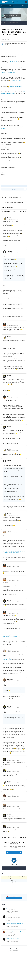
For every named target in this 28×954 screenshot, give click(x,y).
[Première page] (2, 212)
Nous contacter (14, 948)
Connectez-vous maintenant (14, 852)
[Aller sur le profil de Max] (4, 932)
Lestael (8, 323)
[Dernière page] (26, 212)
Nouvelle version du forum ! (9, 868)
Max (9, 932)
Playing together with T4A (12, 15)
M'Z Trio (8, 915)
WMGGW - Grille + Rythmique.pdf (8, 72)
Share (14, 186)
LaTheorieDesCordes (12, 909)
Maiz (8, 217)
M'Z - (7, 908)
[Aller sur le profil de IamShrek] (4, 376)
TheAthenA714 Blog (10, 934)
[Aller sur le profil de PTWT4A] (2, 44)
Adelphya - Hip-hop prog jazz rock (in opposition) (14, 923)
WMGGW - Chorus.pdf (16, 80)
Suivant (22, 211)
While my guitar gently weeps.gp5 (14, 94)
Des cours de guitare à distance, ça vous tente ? (15, 931)
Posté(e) (12, 219)
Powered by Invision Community (14, 951)
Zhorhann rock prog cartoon (12, 911)
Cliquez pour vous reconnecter (14, 898)
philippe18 (9, 679)
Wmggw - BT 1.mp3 (13, 61)
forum (23, 878)
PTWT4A (10, 17)
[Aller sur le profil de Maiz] (4, 218)
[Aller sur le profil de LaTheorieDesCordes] (4, 909)
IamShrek (9, 375)
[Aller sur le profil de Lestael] (4, 324)
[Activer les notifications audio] (25, 874)
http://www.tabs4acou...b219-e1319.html (12, 636)
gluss (8, 531)
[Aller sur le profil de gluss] (4, 532)
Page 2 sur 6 (15, 211)
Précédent (7, 211)
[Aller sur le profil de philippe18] (4, 680)
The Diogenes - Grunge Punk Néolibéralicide (12, 938)
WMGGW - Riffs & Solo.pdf (16, 86)
